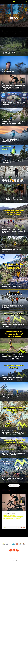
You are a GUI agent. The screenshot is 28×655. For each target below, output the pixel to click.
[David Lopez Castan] (14, 2)
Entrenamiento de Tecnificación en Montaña (13, 325)
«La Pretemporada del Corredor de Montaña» (13, 161)
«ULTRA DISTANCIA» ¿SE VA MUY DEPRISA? (13, 103)
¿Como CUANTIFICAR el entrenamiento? (10, 141)
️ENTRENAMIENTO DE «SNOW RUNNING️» (12, 306)
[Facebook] (11, 560)
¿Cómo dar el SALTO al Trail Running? (11, 397)
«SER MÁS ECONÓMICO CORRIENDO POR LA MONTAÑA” (13, 199)
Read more (23, 527)
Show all (24, 490)
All (2, 30)
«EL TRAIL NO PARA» (9, 53)
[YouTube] (15, 560)
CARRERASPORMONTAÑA (11, 30)
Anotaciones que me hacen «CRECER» (11, 250)
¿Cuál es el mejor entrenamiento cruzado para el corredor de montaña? (13, 87)
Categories (4, 490)
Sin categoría (13, 33)
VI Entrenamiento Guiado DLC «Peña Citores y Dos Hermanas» (13, 479)
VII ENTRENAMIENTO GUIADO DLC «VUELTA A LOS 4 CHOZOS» (14, 454)
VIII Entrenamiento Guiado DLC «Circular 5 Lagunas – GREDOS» (13, 433)
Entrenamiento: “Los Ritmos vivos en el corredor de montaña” (14, 122)
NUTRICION (6, 33)
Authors (14, 490)
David (4, 51)
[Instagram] (16, 560)
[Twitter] (13, 560)
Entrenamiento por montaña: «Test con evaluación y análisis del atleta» (14, 231)
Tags (9, 490)
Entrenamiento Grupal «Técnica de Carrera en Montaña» (13, 357)
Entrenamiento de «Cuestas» (12, 286)
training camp (21, 33)
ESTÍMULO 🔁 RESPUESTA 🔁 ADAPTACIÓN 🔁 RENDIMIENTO (13, 180)
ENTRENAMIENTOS (22, 30)
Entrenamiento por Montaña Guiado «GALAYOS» (12, 378)
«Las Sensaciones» (8, 71)
